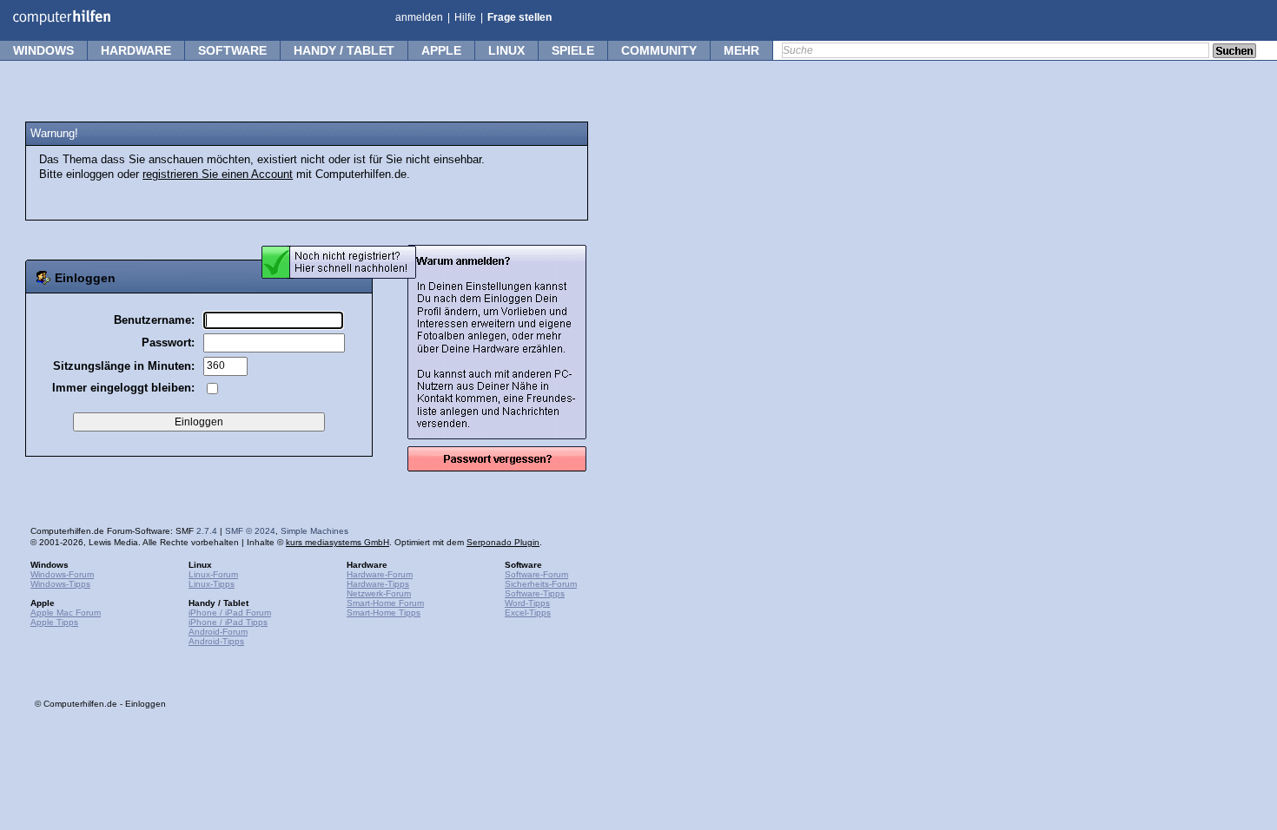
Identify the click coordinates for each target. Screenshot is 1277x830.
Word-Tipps (527, 603)
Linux (506, 50)
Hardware (136, 50)
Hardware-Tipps (378, 584)
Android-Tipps (216, 641)
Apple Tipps (54, 622)
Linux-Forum (213, 574)
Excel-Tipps (528, 612)
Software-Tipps (535, 593)
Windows (43, 50)
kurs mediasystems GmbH (337, 542)
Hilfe (465, 17)
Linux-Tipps (212, 584)
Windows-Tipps (60, 584)
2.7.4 (206, 531)
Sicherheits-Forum (541, 584)
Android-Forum (218, 631)
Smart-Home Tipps (383, 612)
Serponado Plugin (502, 542)
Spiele (573, 50)
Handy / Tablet (344, 50)
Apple (441, 50)
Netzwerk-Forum (379, 593)
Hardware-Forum (380, 574)
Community (659, 50)
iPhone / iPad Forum (230, 612)
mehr (741, 50)
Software (232, 50)
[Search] (1234, 52)
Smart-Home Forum (385, 603)
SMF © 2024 (250, 531)
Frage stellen (519, 17)
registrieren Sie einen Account (217, 174)
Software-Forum (536, 574)
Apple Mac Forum (65, 612)
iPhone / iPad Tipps (228, 622)
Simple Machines (314, 531)
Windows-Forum (62, 574)
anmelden (419, 17)
